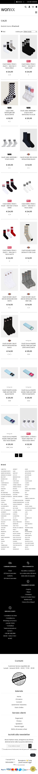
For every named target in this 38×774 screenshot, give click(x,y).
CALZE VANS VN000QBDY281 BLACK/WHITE (9, 113)
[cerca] (26, 7)
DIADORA (3, 488)
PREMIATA (3, 531)
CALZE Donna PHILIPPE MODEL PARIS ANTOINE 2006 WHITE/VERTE (28, 345)
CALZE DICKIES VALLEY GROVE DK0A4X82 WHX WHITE (9, 299)
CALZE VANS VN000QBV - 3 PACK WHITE (9, 158)
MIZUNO (3, 522)
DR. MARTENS (4, 492)
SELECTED (27, 537)
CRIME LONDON (17, 485)
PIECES (3, 529)
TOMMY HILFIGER (29, 545)
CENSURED (16, 483)
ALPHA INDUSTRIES (29, 471)
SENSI (2, 539)
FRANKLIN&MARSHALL (18, 502)
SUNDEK (15, 541)
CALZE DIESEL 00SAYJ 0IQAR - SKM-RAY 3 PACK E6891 (9, 206)
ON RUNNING (4, 526)
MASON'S (15, 520)
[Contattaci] (33, 7)
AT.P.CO (15, 475)
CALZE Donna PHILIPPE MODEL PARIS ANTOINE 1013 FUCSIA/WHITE (28, 392)
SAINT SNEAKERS (5, 537)
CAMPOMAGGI (5, 483)
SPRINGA (27, 539)
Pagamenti (19, 718)
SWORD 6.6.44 (29, 541)
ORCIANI (3, 527)
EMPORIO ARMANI (17, 496)
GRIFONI (15, 506)
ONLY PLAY (16, 526)
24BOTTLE (3, 469)
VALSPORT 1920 (5, 547)
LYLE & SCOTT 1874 (6, 520)
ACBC (26, 469)
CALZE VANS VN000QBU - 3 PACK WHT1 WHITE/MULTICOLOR (28, 113)
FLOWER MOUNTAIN (18, 500)
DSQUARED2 (16, 492)
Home (19, 697)
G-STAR (27, 502)
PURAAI (3, 533)
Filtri (3, 32)
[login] (29, 7)
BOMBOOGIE (4, 479)
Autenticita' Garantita (19, 705)
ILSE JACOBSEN (17, 510)
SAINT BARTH (28, 535)
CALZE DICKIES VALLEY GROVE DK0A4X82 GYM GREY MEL (28, 299)
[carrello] (36, 7)
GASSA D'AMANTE (17, 504)
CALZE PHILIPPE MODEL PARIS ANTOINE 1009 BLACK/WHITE (9, 392)
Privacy (19, 721)
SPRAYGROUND (17, 539)
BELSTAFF (3, 477)
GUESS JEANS (28, 506)
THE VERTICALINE (29, 543)
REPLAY (3, 535)
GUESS (3, 508)
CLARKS (27, 483)
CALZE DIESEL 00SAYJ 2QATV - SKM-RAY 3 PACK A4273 (9, 252)
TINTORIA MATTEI (17, 545)
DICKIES (15, 488)
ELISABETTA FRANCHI (6, 496)
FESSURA (3, 500)
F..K (14, 498)
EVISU (26, 496)
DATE (26, 487)
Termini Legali (19, 726)
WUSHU (27, 549)
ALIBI (14, 471)
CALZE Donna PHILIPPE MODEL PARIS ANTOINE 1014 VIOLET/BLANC (9, 439)
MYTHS (3, 524)
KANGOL (15, 514)
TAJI (2, 543)
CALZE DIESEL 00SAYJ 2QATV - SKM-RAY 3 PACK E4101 (28, 66)
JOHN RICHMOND (5, 514)
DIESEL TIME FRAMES (30, 488)
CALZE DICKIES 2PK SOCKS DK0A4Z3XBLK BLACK (28, 158)
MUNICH (27, 522)
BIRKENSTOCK (16, 477)
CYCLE (2, 487)
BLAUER (27, 477)
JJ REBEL (15, 512)
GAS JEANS (4, 504)
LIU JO (14, 518)
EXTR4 (2, 498)
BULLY (2, 481)
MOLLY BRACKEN (17, 522)
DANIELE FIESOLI (17, 487)
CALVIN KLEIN (28, 481)
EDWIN (26, 494)
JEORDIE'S (3, 512)
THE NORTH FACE (17, 543)
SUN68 (3, 541)
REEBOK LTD (28, 533)
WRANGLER (16, 549)
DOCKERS (15, 490)
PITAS (26, 529)
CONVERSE (4, 485)
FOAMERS (27, 500)
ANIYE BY (15, 473)
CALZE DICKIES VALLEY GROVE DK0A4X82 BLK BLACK (9, 345)
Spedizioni (19, 724)
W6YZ (26, 547)
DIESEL (2, 490)
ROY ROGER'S (16, 535)
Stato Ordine (19, 707)
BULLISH (27, 479)
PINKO (14, 529)
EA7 (26, 492)
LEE (26, 516)
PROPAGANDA (28, 531)
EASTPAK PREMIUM (6, 494)
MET (26, 520)
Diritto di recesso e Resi (19, 729)
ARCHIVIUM (28, 473)
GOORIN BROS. (5, 506)
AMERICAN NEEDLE (6, 473)
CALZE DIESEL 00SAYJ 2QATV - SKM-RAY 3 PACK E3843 (9, 66)
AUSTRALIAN (28, 475)
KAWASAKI (3, 516)
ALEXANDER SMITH (5, 471)
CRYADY (27, 485)
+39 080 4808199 (32, 2)
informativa (33, 749)
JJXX (26, 512)
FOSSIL (3, 502)
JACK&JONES (28, 510)
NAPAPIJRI (15, 524)
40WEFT (15, 469)
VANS (14, 547)
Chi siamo (19, 699)
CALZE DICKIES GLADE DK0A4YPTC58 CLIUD (28, 251)
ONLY (26, 526)
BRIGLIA (15, 479)
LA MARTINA (16, 516)
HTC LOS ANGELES (6, 510)
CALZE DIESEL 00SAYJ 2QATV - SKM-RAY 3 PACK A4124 (28, 206)
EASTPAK (15, 494)
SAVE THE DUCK (17, 537)
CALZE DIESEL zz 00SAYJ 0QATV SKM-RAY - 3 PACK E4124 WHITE (28, 439)
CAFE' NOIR (16, 481)
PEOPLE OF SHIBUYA (18, 527)
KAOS (26, 514)
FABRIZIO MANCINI (30, 498)
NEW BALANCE (28, 524)
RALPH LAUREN (16, 533)
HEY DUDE (15, 508)
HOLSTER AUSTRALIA (30, 508)
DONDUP (27, 490)
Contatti (19, 702)
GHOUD (27, 504)
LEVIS (2, 518)
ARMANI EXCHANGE (6, 475)
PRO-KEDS (15, 531)
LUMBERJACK (28, 518)
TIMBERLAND (4, 545)
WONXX (3, 549)
